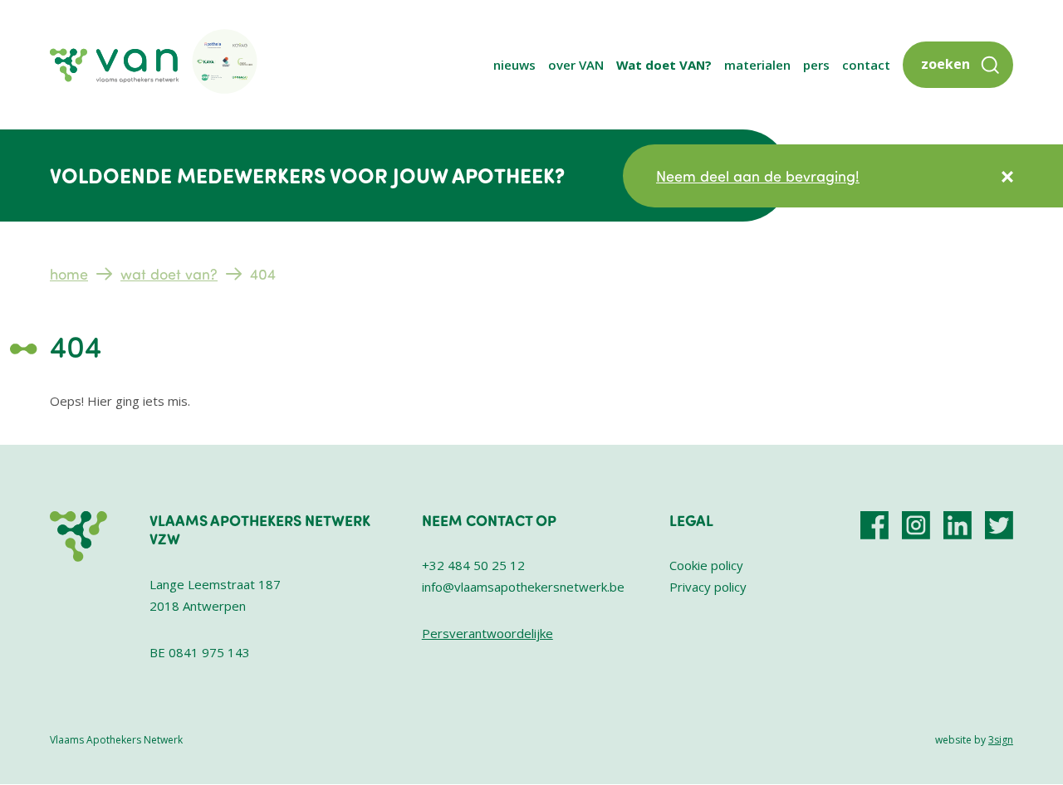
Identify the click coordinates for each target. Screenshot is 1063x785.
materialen (757, 64)
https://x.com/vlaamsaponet (999, 525)
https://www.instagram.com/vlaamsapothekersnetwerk (916, 525)
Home (69, 274)
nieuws (514, 64)
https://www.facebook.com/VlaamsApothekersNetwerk (874, 525)
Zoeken (945, 64)
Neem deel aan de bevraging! (758, 176)
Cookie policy (706, 565)
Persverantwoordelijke (487, 633)
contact (866, 64)
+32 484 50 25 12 (473, 565)
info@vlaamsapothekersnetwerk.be (523, 586)
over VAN (576, 64)
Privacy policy (708, 586)
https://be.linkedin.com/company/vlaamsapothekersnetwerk (957, 525)
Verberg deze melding (1007, 177)
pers (816, 64)
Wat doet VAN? (664, 64)
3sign (1000, 740)
